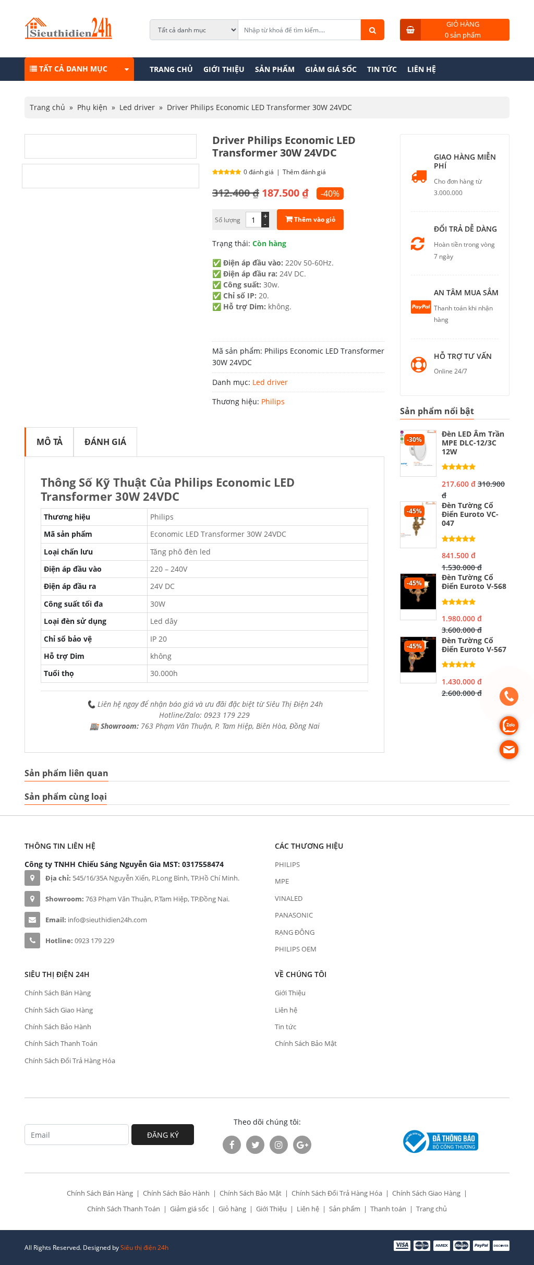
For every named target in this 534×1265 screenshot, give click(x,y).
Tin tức (382, 69)
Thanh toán (388, 1208)
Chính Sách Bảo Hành (58, 1026)
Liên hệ (421, 69)
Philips (273, 401)
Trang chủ (171, 69)
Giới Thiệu (224, 69)
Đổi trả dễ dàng (465, 229)
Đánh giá (105, 442)
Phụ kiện (92, 107)
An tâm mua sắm (466, 292)
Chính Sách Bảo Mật (306, 1043)
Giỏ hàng (232, 1208)
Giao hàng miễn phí (465, 162)
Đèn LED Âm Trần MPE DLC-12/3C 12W (473, 443)
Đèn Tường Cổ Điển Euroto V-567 (474, 645)
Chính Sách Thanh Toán (61, 1043)
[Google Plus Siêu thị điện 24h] (302, 1145)
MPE (282, 881)
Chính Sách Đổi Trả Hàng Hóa (70, 1060)
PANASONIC (294, 915)
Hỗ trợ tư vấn (463, 356)
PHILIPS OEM (296, 949)
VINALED (288, 898)
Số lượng (227, 219)
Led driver (137, 107)
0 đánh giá (259, 171)
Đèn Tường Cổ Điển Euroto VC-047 (470, 514)
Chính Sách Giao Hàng (59, 1010)
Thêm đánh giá (304, 171)
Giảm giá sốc (331, 69)
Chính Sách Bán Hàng (58, 992)
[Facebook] (232, 1145)
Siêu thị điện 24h (144, 1247)
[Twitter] (255, 1145)
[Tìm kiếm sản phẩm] (372, 29)
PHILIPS (287, 864)
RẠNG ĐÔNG (294, 932)
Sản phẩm (275, 69)
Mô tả (50, 442)
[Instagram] (279, 1145)
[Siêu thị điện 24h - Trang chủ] (69, 36)
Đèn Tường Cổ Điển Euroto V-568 (474, 582)
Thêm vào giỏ (314, 219)
